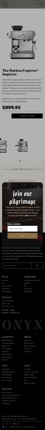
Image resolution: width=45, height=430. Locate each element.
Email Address (14, 224)
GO (22, 236)
